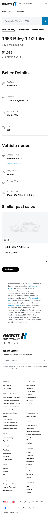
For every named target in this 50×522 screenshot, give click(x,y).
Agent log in (7, 441)
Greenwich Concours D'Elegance (33, 436)
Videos (5, 468)
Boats (5, 416)
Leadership (30, 458)
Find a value (7, 11)
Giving (28, 477)
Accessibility (27, 508)
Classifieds (7, 453)
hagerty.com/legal (14, 305)
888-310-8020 (31, 416)
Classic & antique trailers (11, 407)
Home (28, 452)
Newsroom (30, 468)
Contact (29, 471)
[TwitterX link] (9, 343)
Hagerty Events (31, 425)
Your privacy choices (14, 508)
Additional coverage (10, 428)
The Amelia (30, 428)
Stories (5, 471)
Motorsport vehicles (10, 413)
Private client (7, 419)
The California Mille (33, 431)
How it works (7, 459)
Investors (29, 474)
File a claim (7, 388)
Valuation (29, 388)
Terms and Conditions (13, 369)
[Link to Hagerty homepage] (15, 336)
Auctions (6, 450)
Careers (29, 464)
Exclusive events (32, 404)
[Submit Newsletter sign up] (44, 361)
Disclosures (37, 508)
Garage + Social (8, 484)
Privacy (29, 489)
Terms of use (14, 512)
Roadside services (32, 413)
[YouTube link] (19, 343)
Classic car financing (10, 425)
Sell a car (6, 456)
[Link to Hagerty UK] (13, 502)
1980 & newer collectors (11, 397)
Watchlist (20, 11)
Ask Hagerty (30, 391)
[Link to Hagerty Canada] (9, 502)
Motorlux (29, 440)
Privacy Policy (42, 366)
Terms (28, 492)
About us (29, 455)
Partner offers (31, 397)
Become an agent (9, 438)
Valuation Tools (25, 4)
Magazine (29, 401)
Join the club (30, 385)
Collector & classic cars (11, 400)
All (4, 475)
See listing (9, 269)
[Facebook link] (4, 343)
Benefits (29, 394)
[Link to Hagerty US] (4, 502)
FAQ (27, 486)
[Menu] (46, 4)
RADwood (29, 443)
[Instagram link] (14, 343)
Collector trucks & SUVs (11, 403)
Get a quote (7, 385)
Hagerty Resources (10, 487)
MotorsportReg (8, 490)
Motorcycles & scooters (11, 410)
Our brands (30, 461)
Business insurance (10, 422)
